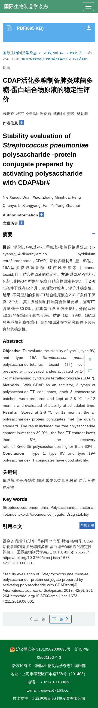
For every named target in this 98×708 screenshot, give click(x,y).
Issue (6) (76, 53)
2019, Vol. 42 (53, 53)
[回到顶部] (89, 359)
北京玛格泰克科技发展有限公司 (58, 698)
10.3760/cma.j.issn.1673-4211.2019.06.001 (54, 59)
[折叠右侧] (89, 370)
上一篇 (39, 619)
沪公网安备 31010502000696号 (43, 649)
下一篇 (58, 619)
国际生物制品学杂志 (26, 6)
